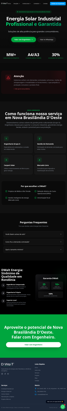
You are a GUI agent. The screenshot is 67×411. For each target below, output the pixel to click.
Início (9, 3)
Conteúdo (36, 3)
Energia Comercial (6, 391)
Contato (45, 3)
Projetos (37, 375)
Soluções (15, 3)
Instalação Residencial (7, 389)
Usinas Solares (5, 394)
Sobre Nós (37, 370)
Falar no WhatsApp (46, 40)
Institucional (26, 3)
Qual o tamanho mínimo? (14, 250)
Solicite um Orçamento (57, 3)
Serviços (37, 373)
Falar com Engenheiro (22, 40)
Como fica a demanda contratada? (17, 242)
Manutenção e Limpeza (7, 396)
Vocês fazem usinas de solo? (15, 234)
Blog (36, 378)
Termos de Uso (53, 407)
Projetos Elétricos (6, 399)
